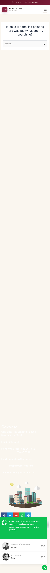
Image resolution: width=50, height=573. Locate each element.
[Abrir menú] (45, 10)
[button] (4, 515)
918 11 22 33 (19, 2)
